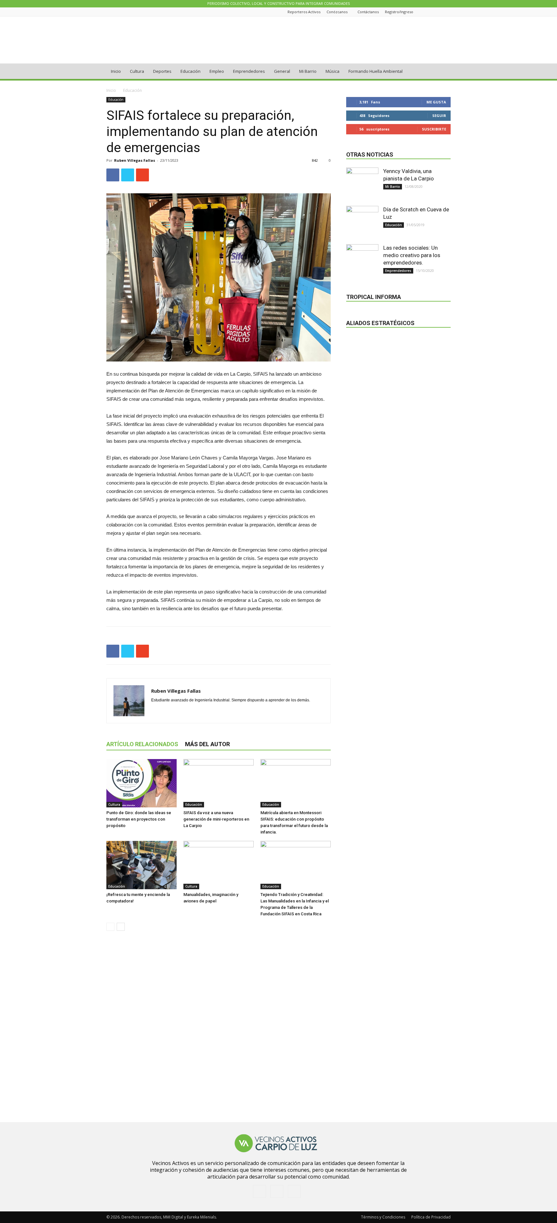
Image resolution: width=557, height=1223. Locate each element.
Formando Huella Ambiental (375, 71)
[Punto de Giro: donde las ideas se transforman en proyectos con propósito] (141, 783)
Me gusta (436, 102)
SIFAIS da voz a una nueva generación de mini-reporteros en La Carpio (216, 819)
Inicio (116, 71)
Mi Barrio (308, 71)
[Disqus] (218, 1026)
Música (332, 71)
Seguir (439, 115)
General (282, 71)
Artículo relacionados (142, 744)
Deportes (162, 71)
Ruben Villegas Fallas (134, 160)
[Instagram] (439, 11)
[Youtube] (447, 11)
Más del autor (207, 744)
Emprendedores (249, 71)
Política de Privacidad (431, 1217)
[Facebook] (431, 11)
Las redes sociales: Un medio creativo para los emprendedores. (411, 255)
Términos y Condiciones (383, 1217)
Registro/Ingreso (399, 11)
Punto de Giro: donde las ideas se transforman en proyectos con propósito (138, 819)
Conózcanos (337, 11)
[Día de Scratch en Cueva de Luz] (362, 222)
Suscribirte (434, 129)
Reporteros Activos (304, 11)
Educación (190, 71)
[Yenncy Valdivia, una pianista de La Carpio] (362, 184)
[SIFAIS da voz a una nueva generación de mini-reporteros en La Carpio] (218, 783)
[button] (443, 72)
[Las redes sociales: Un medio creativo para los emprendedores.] (362, 260)
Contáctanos (368, 11)
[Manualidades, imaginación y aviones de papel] (218, 865)
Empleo (217, 71)
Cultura (137, 71)
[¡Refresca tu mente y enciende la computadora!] (141, 865)
